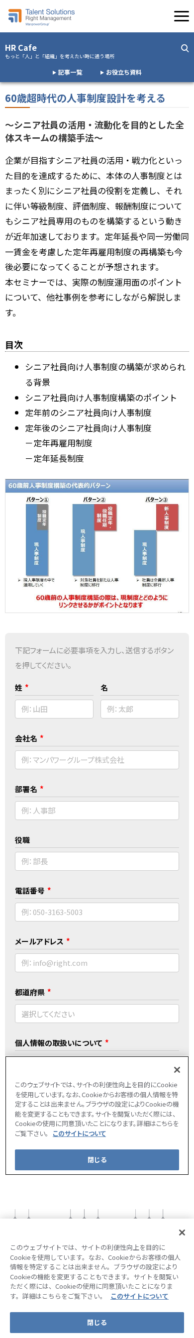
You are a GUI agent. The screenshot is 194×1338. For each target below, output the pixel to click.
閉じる (96, 1322)
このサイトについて (139, 1296)
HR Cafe (59, 50)
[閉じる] (182, 1232)
